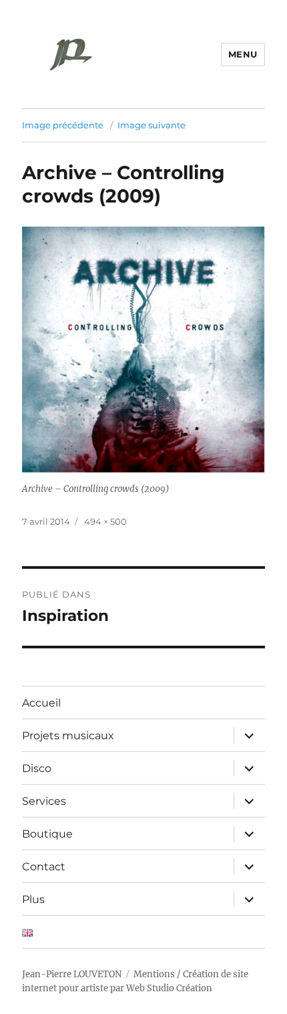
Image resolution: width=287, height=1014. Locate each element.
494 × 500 (105, 521)
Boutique (47, 834)
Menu (243, 54)
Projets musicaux (68, 735)
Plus (33, 899)
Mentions (154, 974)
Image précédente (62, 125)
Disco (36, 768)
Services (44, 801)
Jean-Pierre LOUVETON (71, 974)
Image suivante (151, 125)
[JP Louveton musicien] (71, 52)
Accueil (41, 702)
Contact (43, 866)
